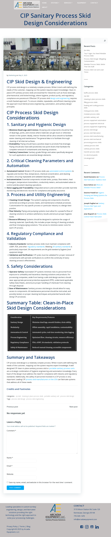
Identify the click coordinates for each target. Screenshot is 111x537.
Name (10, 458)
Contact (94, 3)
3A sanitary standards (61, 246)
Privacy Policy (12, 526)
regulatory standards (36, 246)
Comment (11, 430)
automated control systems (60, 171)
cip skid (18, 396)
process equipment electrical (94, 123)
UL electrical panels (91, 155)
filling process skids (90, 102)
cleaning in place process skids (32, 396)
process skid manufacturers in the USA (41, 379)
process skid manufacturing (93, 136)
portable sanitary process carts (62, 368)
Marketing (12, 75)
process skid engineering (35, 399)
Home (44, 3)
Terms (22, 526)
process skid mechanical (92, 139)
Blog (28, 526)
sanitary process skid (91, 146)
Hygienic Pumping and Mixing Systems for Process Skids (95, 195)
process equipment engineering (95, 127)
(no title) (87, 50)
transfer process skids (91, 152)
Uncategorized (89, 158)
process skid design (67, 396)
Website (10, 474)
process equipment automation (95, 120)
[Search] (104, 40)
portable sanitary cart (51, 396)
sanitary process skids (91, 149)
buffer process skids (91, 93)
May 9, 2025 (23, 75)
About (44, 7)
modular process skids (92, 114)
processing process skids (92, 142)
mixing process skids (91, 111)
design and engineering (60, 98)
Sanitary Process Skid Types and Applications (94, 206)
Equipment (81, 3)
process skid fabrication (92, 133)
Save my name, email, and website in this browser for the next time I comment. (40, 482)
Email (9, 466)
